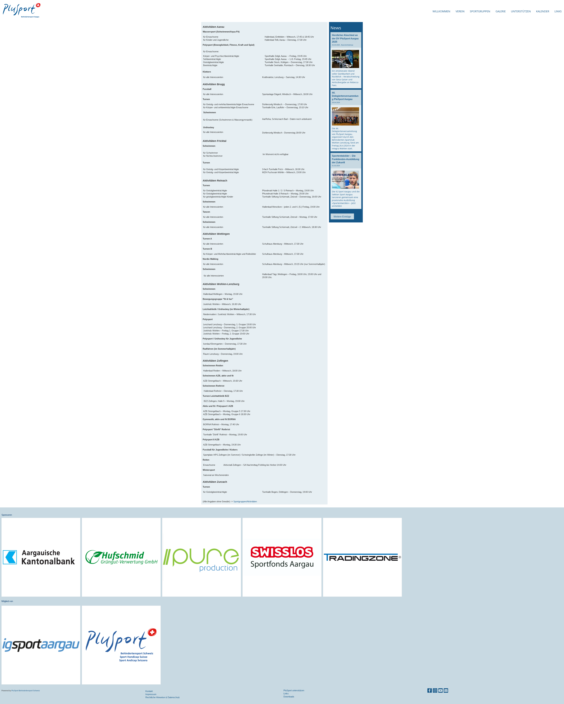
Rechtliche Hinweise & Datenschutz (162, 697)
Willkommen (441, 11)
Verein (460, 11)
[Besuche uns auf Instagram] (435, 691)
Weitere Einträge (342, 216)
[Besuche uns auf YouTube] (440, 691)
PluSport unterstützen (293, 690)
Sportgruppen (480, 11)
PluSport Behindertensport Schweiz (25, 690)
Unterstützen (521, 11)
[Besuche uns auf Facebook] (429, 691)
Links (558, 11)
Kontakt (149, 691)
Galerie (501, 11)
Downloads (288, 696)
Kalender (542, 11)
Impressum (150, 694)
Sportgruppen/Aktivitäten (245, 501)
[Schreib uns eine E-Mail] (446, 691)
